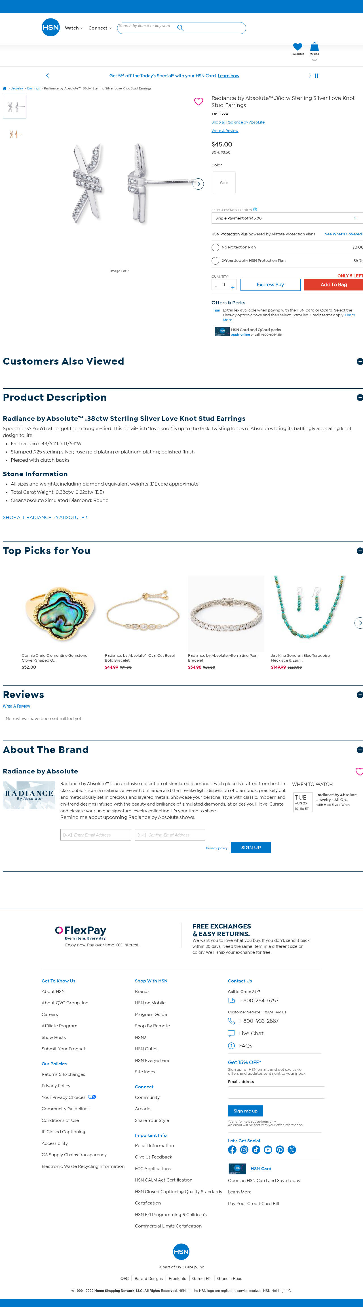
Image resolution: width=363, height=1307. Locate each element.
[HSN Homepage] (5, 88)
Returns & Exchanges (63, 1074)
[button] (260, 49)
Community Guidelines (65, 1108)
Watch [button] (72, 28)
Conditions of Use (60, 1120)
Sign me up (246, 1111)
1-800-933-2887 (258, 1021)
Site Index (145, 1071)
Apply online (240, 334)
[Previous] (47, 75)
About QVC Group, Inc (65, 1002)
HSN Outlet (146, 1048)
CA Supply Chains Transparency (74, 1154)
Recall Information (154, 1145)
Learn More (240, 1192)
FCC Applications (153, 1168)
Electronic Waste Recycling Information (83, 1166)
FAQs (245, 1045)
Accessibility (55, 1143)
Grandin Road (229, 1278)
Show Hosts (54, 1037)
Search (179, 27)
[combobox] (148, 25)
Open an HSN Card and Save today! (264, 1180)
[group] (223, 143)
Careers (50, 1014)
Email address (241, 1081)
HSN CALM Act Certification (163, 1180)
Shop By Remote (152, 1025)
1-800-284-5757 (258, 1000)
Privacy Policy (56, 1085)
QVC (125, 1278)
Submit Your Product (63, 1048)
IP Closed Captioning (63, 1131)
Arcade (142, 1108)
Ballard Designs (149, 1278)
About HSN (53, 991)
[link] (314, 49)
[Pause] (316, 75)
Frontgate (177, 1278)
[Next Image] (198, 184)
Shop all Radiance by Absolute (238, 122)
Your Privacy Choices (64, 1097)
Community (147, 1097)
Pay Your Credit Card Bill (253, 1203)
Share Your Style (152, 1120)
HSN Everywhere (152, 1060)
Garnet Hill (201, 1278)
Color (217, 165)
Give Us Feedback (153, 1157)
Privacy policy (216, 848)
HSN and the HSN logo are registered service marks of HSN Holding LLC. (181, 1290)
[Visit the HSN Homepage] (51, 35)
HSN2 (140, 1037)
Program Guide (151, 1014)
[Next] (310, 75)
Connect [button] (98, 28)
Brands (142, 991)
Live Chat (251, 1033)
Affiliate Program (59, 1025)
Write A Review (225, 130)
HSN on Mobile (150, 1002)
